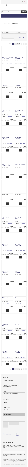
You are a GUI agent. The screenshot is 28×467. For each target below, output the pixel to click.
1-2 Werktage (9, 63)
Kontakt (5, 391)
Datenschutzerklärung (8, 383)
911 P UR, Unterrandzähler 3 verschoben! (18, 326)
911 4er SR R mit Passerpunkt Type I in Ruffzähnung (6, 165)
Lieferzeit (5, 405)
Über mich (6, 412)
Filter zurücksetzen (22, 37)
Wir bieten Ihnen (7, 407)
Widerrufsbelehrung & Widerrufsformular (11, 393)
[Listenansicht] (25, 35)
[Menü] (2, 16)
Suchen (23, 11)
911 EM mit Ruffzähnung (20, 164)
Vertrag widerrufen (7, 414)
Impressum (6, 388)
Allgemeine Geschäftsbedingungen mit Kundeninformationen (11, 386)
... (23, 43)
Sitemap (5, 402)
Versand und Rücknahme (8, 380)
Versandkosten (13, 67)
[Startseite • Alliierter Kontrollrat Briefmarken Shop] (14, 5)
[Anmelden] (23, 452)
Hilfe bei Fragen (7, 409)
